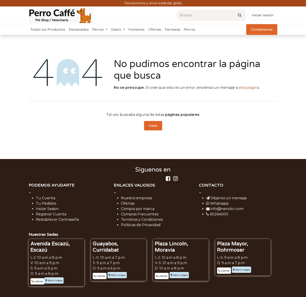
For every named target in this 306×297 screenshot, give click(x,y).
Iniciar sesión (263, 15)
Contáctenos (262, 29)
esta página (249, 87)
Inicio (153, 125)
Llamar (38, 281)
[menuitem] (48, 29)
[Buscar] (239, 15)
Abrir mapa (54, 280)
